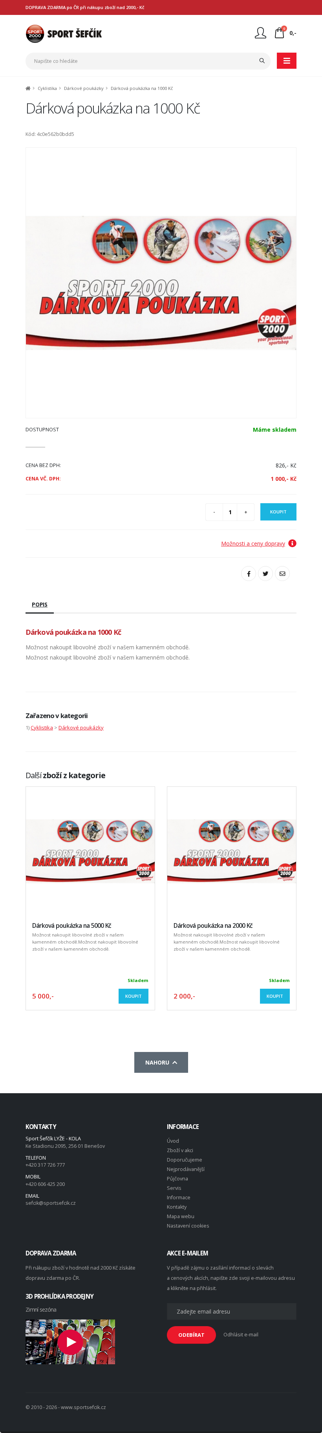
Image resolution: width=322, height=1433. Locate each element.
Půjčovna (177, 1178)
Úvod (173, 1141)
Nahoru (158, 1062)
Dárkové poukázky (84, 88)
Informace (178, 1197)
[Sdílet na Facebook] (248, 573)
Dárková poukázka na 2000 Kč (213, 926)
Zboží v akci (180, 1150)
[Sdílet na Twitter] (265, 573)
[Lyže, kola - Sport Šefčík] (64, 33)
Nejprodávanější (186, 1169)
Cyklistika (47, 88)
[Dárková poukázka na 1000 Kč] (161, 283)
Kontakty (177, 1207)
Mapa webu (180, 1216)
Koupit (278, 512)
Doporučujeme (184, 1159)
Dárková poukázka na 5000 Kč (71, 926)
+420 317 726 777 (45, 1165)
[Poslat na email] (282, 573)
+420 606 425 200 (45, 1184)
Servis (174, 1188)
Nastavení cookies (188, 1225)
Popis (40, 604)
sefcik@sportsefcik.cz (51, 1203)
